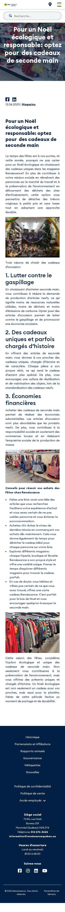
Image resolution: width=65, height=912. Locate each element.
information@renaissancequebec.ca (32, 836)
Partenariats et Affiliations (33, 744)
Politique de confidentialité (32, 786)
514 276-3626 (39, 832)
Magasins (29, 104)
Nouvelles (32, 772)
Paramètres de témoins (51, 892)
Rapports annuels (32, 751)
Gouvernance (32, 758)
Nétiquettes (32, 765)
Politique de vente (32, 793)
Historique (32, 737)
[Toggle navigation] (59, 4)
